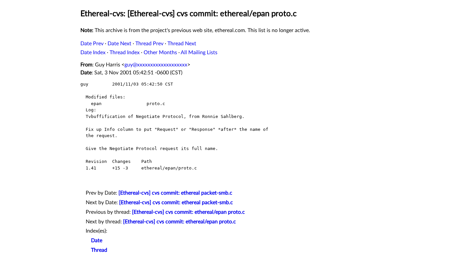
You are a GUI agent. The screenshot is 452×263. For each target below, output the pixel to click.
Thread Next (181, 43)
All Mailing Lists (199, 52)
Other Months (160, 52)
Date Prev (92, 43)
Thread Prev (149, 43)
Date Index (93, 52)
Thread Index (125, 52)
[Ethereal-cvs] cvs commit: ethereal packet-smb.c (175, 193)
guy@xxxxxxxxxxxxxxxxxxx (155, 64)
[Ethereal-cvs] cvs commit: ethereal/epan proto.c (188, 212)
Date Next (119, 43)
